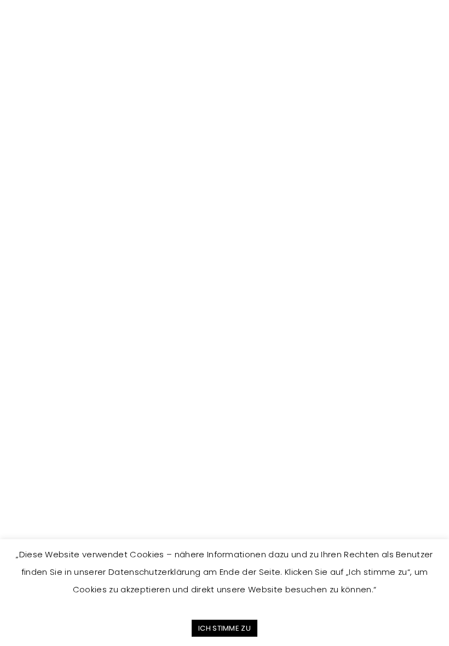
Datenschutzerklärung (62, 500)
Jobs (301, 435)
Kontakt (306, 448)
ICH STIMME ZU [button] (224, 628)
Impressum (42, 488)
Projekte (308, 411)
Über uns (309, 423)
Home (303, 399)
